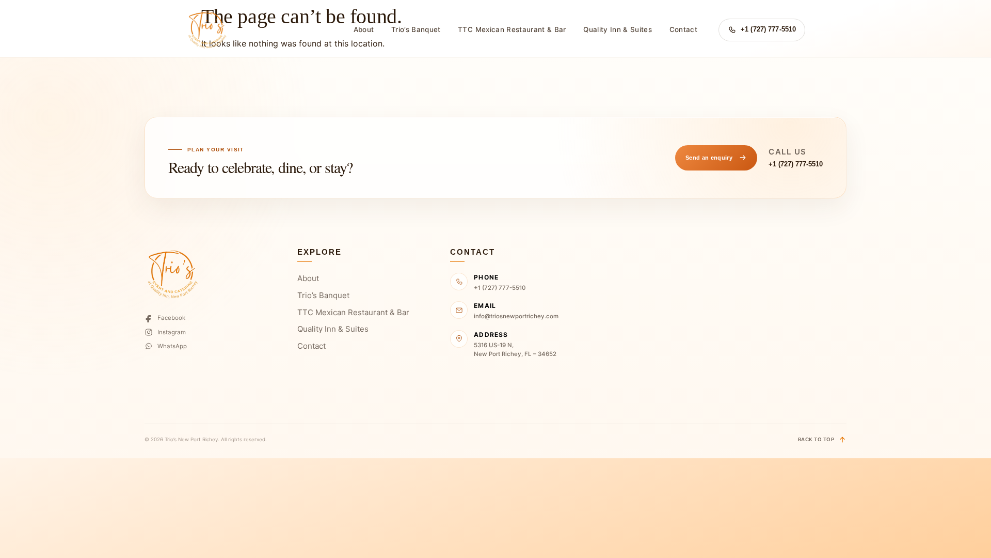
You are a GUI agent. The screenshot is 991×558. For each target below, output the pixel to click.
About (364, 29)
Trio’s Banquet (416, 29)
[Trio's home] (206, 29)
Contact (683, 29)
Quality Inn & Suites (617, 29)
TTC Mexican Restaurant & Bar (512, 29)
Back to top (816, 439)
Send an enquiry (708, 157)
